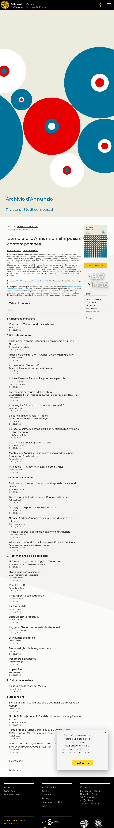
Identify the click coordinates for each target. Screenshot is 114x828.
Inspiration (49, 263)
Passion (58, 271)
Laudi (50, 267)
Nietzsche (57, 261)
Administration (49, 787)
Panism (75, 265)
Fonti (9, 257)
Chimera (67, 265)
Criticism (60, 255)
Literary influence (39, 255)
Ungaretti (19, 261)
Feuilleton (37, 269)
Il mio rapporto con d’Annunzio (27, 595)
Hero (79, 257)
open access (14, 250)
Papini (32, 259)
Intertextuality (18, 271)
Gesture (58, 273)
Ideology (15, 257)
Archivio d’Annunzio (27, 226)
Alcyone (27, 261)
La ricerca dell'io (18, 606)
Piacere (44, 267)
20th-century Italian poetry (17, 265)
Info (87, 293)
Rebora (10, 273)
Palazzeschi (66, 273)
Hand (25, 267)
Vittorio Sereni (72, 263)
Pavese (50, 257)
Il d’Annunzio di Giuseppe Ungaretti (30, 442)
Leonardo (17, 273)
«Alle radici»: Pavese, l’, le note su (36, 466)
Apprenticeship (34, 267)
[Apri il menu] (109, 5)
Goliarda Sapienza (59, 269)
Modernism (42, 257)
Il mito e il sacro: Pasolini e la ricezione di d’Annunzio (39, 531)
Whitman (10, 267)
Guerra (33, 257)
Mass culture (25, 257)
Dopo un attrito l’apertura (24, 616)
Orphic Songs (27, 269)
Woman (52, 265)
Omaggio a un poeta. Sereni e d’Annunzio (33, 507)
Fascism (19, 267)
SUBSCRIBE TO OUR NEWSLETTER (15, 822)
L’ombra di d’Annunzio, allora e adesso (31, 324)
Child (75, 255)
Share (88, 318)
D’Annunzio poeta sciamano (25, 572)
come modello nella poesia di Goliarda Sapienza (42, 542)
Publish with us (12, 794)
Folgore (18, 269)
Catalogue (9, 791)
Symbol (32, 265)
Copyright (47, 794)
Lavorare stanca (42, 265)
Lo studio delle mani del (28, 686)
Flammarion (46, 269)
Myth (24, 273)
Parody (55, 259)
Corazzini (59, 265)
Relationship (36, 261)
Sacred (49, 261)
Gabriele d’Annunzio (24, 255)
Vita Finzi (77, 271)
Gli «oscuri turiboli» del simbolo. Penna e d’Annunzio (39, 497)
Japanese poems (41, 271)
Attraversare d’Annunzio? (24, 365)
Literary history (60, 263)
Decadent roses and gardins (65, 257)
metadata (90, 305)
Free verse (25, 259)
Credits (45, 791)
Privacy (46, 798)
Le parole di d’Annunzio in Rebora (28, 415)
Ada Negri (49, 273)
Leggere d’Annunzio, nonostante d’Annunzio (35, 627)
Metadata (14, 770)
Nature (9, 263)
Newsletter (83, 763)
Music (51, 271)
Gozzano (28, 263)
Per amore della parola (22, 658)
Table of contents (18, 303)
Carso (10, 259)
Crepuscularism (59, 267)
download (95, 265)
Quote (9, 271)
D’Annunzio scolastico (22, 637)
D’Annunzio (46, 259)
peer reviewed (30, 250)
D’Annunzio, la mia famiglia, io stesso (30, 648)
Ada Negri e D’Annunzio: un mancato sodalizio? (37, 405)
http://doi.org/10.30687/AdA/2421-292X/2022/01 (33, 281)
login (44, 806)
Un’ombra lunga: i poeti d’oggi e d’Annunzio (34, 561)
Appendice (15, 669)
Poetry (38, 259)
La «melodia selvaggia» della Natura (30, 392)
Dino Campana (38, 263)
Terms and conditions (53, 802)
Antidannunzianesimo (36, 273)
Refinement (29, 271)
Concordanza (19, 263)
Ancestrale (51, 255)
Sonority (65, 261)
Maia (44, 261)
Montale (17, 259)
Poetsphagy (72, 269)
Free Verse (68, 255)
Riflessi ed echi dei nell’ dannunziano (41, 354)
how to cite (91, 302)
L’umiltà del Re (17, 585)
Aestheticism (74, 261)
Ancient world (67, 271)
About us (9, 787)
